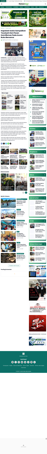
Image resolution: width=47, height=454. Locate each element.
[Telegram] (6, 143)
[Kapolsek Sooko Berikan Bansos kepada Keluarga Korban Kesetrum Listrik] (14, 151)
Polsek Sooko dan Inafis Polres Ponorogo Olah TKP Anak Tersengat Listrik (23, 96)
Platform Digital (26, 365)
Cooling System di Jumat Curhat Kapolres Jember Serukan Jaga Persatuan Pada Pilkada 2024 (39, 207)
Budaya (2, 7)
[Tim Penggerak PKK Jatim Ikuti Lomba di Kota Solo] (32, 226)
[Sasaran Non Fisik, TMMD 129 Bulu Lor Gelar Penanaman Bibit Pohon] (32, 156)
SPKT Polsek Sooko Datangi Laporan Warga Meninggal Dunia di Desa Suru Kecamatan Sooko (23, 102)
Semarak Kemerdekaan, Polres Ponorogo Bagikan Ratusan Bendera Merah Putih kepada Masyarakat (38, 122)
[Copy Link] (10, 143)
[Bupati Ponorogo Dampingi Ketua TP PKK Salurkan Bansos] (32, 236)
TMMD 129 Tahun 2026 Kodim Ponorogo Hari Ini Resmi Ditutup (38, 108)
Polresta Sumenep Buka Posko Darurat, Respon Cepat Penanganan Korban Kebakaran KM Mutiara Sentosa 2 (40, 144)
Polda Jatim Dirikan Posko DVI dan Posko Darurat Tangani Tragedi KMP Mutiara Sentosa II (40, 138)
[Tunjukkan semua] (44, 128)
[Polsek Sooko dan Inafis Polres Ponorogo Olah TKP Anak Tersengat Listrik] (17, 97)
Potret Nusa (23, 367)
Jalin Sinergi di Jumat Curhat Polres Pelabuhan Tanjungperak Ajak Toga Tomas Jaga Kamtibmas (40, 202)
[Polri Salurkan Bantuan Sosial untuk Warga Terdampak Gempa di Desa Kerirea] (8, 214)
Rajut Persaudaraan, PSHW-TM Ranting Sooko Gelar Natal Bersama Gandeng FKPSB (10, 107)
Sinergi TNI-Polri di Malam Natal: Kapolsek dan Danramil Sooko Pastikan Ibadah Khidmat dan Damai (23, 167)
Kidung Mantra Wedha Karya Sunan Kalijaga (37, 105)
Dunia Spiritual (20, 253)
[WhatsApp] (8, 143)
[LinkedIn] (31, 362)
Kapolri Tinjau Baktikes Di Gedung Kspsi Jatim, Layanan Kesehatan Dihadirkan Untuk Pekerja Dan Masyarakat (22, 224)
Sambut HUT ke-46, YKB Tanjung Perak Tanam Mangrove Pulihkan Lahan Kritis (40, 190)
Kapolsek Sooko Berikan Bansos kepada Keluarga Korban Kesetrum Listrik (14, 156)
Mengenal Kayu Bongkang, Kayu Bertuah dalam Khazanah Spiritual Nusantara (22, 257)
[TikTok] (28, 362)
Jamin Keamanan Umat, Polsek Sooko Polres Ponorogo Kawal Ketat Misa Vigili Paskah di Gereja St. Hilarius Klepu (5, 156)
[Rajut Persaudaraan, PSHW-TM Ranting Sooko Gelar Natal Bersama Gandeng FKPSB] (4, 107)
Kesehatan (41, 7)
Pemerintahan (9, 7)
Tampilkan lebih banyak (14, 265)
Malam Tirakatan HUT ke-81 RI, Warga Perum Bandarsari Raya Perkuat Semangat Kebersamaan (38, 101)
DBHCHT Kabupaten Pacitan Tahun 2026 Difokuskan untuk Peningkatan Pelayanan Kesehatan (40, 248)
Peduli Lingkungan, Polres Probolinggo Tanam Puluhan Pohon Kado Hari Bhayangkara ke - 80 (39, 161)
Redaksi (10, 365)
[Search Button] (45, 4)
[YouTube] (22, 362)
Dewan (21, 7)
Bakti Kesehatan (20, 220)
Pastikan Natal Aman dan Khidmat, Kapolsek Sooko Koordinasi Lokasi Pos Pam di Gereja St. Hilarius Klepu (10, 96)
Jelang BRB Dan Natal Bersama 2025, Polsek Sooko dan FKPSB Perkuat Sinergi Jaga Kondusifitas (10, 102)
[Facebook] (2, 143)
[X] (4, 143)
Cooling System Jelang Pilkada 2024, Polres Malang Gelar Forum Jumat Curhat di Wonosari (40, 213)
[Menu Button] (1, 4)
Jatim (18, 242)
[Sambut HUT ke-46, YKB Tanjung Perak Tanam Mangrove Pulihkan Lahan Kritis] (32, 190)
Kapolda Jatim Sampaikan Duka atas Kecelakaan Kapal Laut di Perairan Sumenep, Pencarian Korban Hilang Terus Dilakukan (39, 133)
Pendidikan (16, 7)
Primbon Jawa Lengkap (39, 365)
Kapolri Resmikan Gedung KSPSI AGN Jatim (22, 246)
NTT (18, 231)
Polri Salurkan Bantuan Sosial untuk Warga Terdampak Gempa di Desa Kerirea (26, 1)
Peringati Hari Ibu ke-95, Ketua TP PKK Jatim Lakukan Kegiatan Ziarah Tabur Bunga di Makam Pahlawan (40, 230)
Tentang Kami (6, 365)
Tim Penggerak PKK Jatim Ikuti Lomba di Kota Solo (40, 225)
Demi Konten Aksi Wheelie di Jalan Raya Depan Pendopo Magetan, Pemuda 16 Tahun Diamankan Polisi (38, 113)
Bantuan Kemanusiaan (20, 199)
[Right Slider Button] (46, 7)
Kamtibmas (27, 7)
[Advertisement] (23, 446)
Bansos (18, 209)
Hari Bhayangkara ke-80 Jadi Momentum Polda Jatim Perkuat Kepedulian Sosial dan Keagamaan (39, 184)
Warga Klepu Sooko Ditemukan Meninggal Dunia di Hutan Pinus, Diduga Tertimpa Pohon (23, 107)
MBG (36, 7)
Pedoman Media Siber (17, 365)
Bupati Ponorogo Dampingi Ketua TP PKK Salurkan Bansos (39, 236)
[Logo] (23, 354)
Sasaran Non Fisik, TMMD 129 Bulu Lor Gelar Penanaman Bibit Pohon (39, 156)
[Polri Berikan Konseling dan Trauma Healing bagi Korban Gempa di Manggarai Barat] (8, 236)
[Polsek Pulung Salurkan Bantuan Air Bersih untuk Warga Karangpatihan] (32, 179)
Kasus (32, 7)
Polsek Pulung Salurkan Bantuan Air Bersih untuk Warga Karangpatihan (38, 117)
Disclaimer (32, 365)
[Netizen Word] (23, 4)
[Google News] (25, 362)
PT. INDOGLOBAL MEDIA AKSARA (25, 371)
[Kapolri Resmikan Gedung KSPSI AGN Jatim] (8, 247)
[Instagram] (19, 362)
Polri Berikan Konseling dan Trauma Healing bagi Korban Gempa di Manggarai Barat (21, 235)
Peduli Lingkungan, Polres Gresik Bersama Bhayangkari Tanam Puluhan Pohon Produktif (40, 167)
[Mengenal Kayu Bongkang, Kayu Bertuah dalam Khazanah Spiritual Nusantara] (8, 258)
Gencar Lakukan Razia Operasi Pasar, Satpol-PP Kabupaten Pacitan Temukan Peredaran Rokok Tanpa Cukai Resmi (40, 254)
